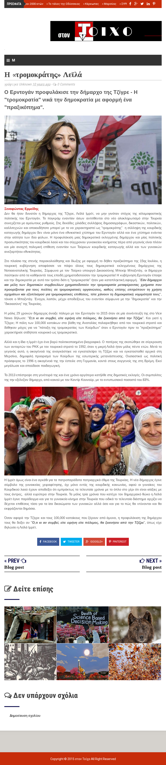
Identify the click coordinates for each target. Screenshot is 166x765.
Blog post (14, 567)
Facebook (49, 541)
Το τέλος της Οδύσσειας (63, 3)
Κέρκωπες (91, 3)
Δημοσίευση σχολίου (25, 716)
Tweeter (73, 541)
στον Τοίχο (83, 759)
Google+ (96, 541)
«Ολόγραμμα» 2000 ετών (26, 3)
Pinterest (119, 541)
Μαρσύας (109, 3)
